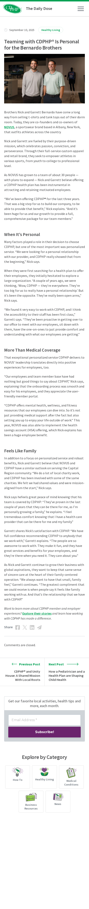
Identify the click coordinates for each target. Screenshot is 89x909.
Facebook (17, 627)
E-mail (39, 627)
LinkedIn (32, 627)
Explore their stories (37, 613)
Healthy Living (50, 30)
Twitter (25, 627)
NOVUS (9, 127)
